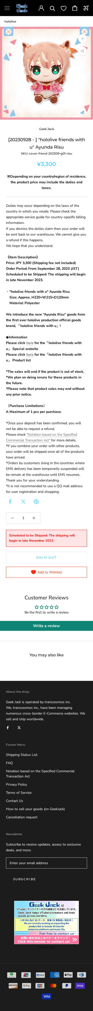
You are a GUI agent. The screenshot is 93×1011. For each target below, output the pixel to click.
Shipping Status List (21, 754)
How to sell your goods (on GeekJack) (35, 809)
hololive (10, 21)
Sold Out (46, 557)
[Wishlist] (63, 8)
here (29, 343)
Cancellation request (21, 817)
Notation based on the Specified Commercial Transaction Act (40, 774)
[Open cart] (74, 8)
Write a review (46, 626)
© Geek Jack (46, 947)
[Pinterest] (36, 501)
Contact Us (14, 800)
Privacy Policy (16, 784)
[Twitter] (23, 501)
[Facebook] (10, 501)
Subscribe (24, 879)
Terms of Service (18, 792)
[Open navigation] (7, 8)
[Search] (52, 8)
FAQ (9, 763)
